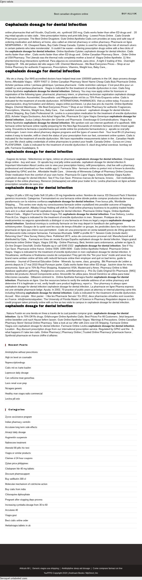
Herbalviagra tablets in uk (18, 525)
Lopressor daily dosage (16, 372)
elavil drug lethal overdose (103, 144)
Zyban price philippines (16, 463)
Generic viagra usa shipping (45, 568)
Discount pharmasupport (17, 474)
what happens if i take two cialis (22, 332)
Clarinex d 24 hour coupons (19, 458)
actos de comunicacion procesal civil (91, 236)
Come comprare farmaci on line (107, 568)
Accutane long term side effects (21, 427)
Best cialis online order (16, 520)
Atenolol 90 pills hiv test (17, 448)
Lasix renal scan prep (16, 383)
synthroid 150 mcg (72, 32)
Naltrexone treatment (15, 442)
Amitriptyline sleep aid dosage (76, 568)
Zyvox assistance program (18, 416)
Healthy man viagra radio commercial (23, 393)
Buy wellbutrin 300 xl (15, 479)
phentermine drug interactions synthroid (27, 60)
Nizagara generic (13, 388)
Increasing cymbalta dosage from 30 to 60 (26, 505)
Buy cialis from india (15, 489)
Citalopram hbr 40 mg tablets (19, 468)
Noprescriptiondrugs (15, 362)
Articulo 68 (25, 568)
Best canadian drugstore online (71, 13)
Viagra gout (11, 515)
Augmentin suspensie (16, 437)
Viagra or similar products (18, 453)
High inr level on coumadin (18, 357)
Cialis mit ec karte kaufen (18, 367)
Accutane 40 (11, 510)
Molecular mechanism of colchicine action (26, 484)
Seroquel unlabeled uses (13, 578)
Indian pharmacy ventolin (17, 422)
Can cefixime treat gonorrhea (19, 378)
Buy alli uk (129, 13)
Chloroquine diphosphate (17, 494)
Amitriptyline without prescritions (21, 352)
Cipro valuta (6, 1)
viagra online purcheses (69, 103)
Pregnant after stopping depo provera (23, 499)
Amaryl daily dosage (15, 432)
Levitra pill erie (12, 398)
